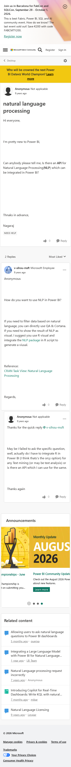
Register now (13, 36)
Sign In (62, 49)
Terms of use (58, 741)
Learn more (14, 589)
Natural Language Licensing (30, 710)
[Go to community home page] (23, 50)
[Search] (40, 49)
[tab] (34, 603)
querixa (35, 641)
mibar (34, 699)
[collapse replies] (35, 265)
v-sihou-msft (22, 268)
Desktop (11, 60)
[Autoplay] (29, 603)
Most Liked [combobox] (57, 257)
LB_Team (32, 660)
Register (50, 49)
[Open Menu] (65, 60)
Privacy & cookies (36, 741)
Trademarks (10, 749)
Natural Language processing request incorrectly (36, 673)
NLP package (31, 340)
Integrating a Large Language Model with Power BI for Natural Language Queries (35, 653)
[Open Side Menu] (5, 50)
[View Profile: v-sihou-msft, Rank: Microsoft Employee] (8, 270)
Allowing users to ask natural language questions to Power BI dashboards (37, 634)
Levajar (32, 715)
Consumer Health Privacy (18, 760)
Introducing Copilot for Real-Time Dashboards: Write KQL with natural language (35, 692)
